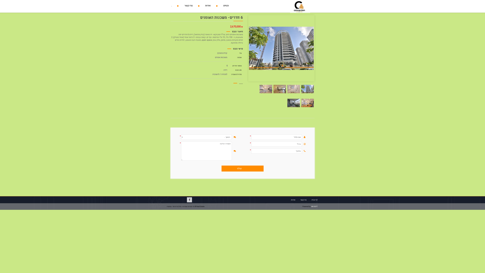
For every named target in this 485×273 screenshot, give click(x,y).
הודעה (237, 151)
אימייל (307, 144)
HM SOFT (314, 206)
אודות (208, 5)
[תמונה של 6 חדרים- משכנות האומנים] (307, 89)
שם (307, 137)
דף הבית (315, 200)
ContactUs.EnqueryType (237, 137)
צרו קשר (189, 5)
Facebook (189, 199)
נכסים (226, 5)
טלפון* (307, 151)
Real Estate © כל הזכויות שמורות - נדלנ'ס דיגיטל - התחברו (185, 206)
